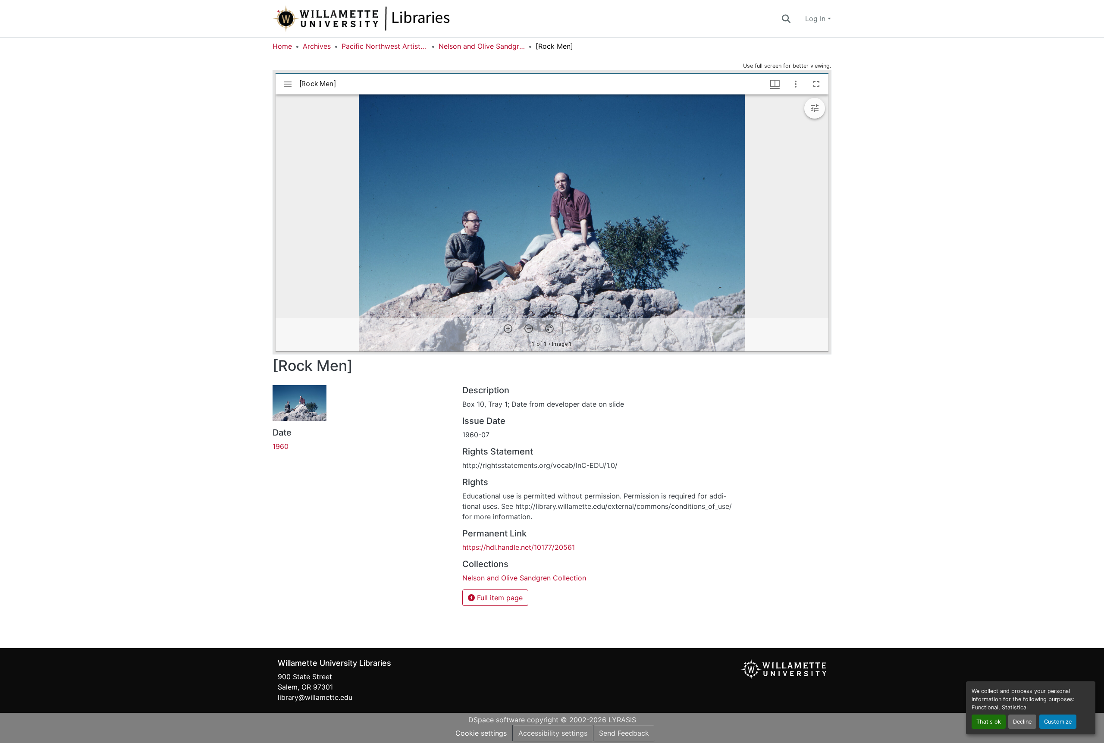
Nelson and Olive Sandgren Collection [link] (482, 46)
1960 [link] (281, 446)
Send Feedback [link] (624, 733)
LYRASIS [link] (622, 719)
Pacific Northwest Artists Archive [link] (385, 46)
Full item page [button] (499, 597)
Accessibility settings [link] (552, 733)
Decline (1022, 721)
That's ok (988, 721)
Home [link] (282, 46)
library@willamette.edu (315, 697)
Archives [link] (317, 46)
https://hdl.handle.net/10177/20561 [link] (518, 547)
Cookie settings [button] (481, 733)
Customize (1058, 721)
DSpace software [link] (496, 719)
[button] (390, 18)
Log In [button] (816, 18)
